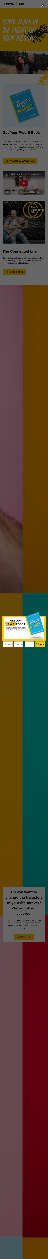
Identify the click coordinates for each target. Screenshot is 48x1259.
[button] (42, 5)
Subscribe (40, 644)
